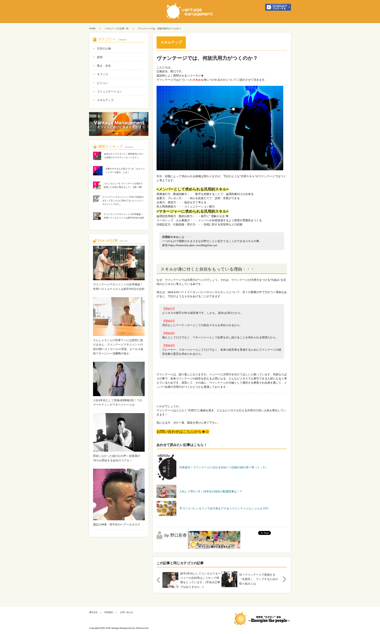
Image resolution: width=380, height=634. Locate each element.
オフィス (102, 74)
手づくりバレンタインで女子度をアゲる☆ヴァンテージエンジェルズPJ (223, 508)
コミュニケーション (109, 91)
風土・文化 (104, 65)
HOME (92, 28)
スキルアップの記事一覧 (117, 28)
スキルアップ (105, 100)
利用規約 (108, 612)
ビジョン (102, 82)
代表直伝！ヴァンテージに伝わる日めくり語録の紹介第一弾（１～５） (223, 467)
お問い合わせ (126, 612)
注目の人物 (104, 48)
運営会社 (93, 612)
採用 (100, 57)
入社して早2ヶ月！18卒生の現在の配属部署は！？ (210, 491)
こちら (188, 432)
